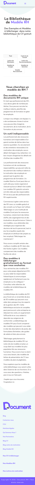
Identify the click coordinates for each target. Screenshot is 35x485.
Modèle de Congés (10, 66)
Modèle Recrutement (17, 70)
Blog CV (5, 441)
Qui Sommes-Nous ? (9, 432)
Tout (10, 56)
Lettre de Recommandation (25, 61)
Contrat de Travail (24, 56)
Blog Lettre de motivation (12, 445)
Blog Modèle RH (8, 449)
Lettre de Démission (10, 61)
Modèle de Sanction (24, 66)
